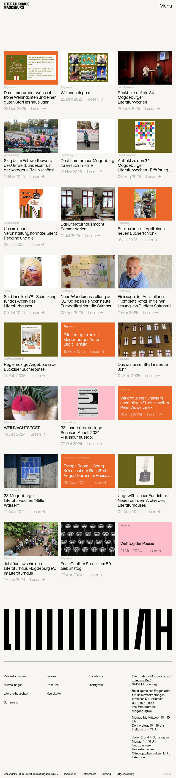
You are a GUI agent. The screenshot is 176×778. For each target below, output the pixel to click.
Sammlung (11, 702)
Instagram (96, 685)
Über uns (52, 685)
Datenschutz (89, 774)
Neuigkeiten (54, 693)
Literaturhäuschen (16, 693)
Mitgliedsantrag (125, 774)
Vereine (51, 676)
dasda (168, 774)
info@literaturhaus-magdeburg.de (144, 708)
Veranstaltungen (15, 676)
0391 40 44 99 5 (143, 703)
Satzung (106, 774)
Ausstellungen (13, 685)
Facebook (96, 676)
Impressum (70, 774)
